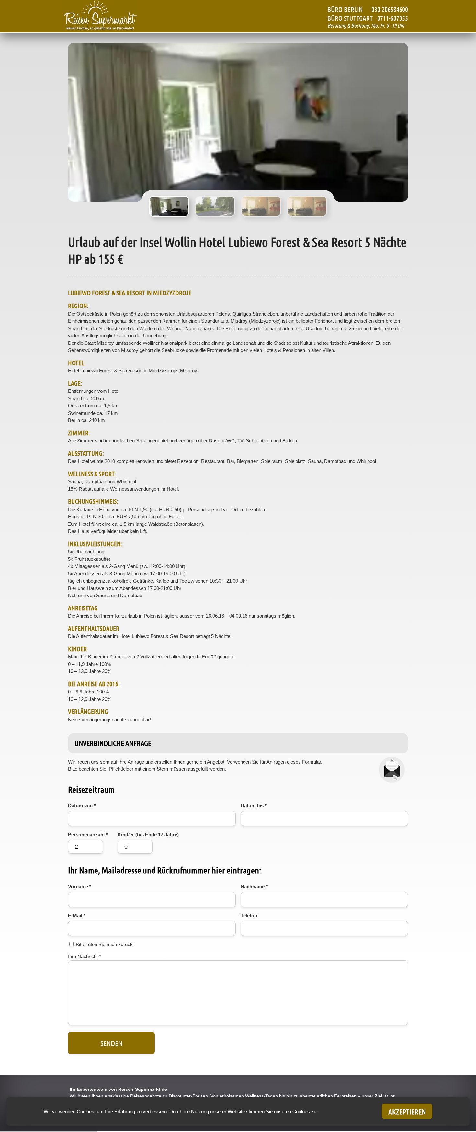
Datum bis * (254, 805)
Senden (111, 1043)
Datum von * (82, 805)
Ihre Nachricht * (84, 956)
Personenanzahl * (88, 834)
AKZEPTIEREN (407, 1111)
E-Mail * (76, 915)
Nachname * (254, 886)
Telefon (249, 915)
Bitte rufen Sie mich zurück (104, 944)
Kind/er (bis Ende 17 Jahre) (148, 834)
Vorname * (79, 886)
